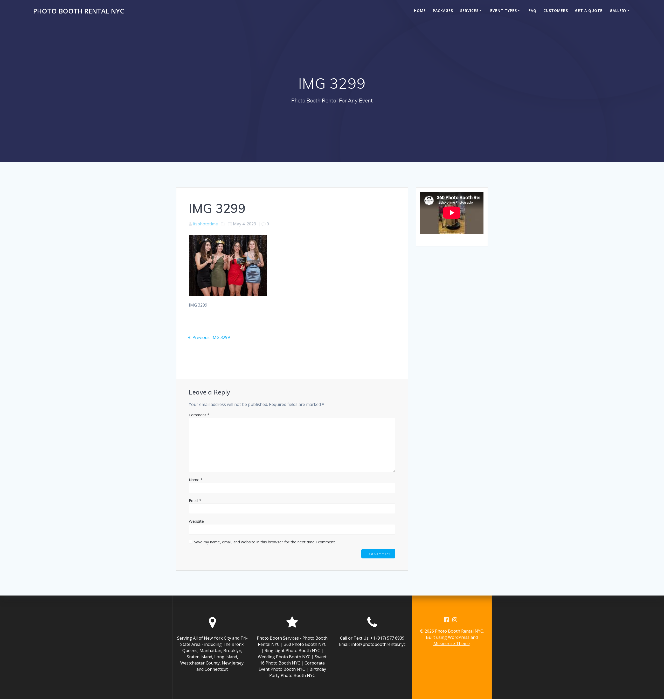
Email (195, 500)
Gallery (618, 10)
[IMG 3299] (228, 294)
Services (469, 10)
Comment (199, 414)
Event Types (503, 10)
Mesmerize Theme (451, 643)
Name (196, 479)
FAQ (532, 10)
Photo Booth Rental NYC (78, 11)
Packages (443, 10)
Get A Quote (589, 10)
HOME (420, 10)
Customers (555, 10)
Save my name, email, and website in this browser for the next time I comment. (265, 541)
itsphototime (205, 224)
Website (196, 521)
